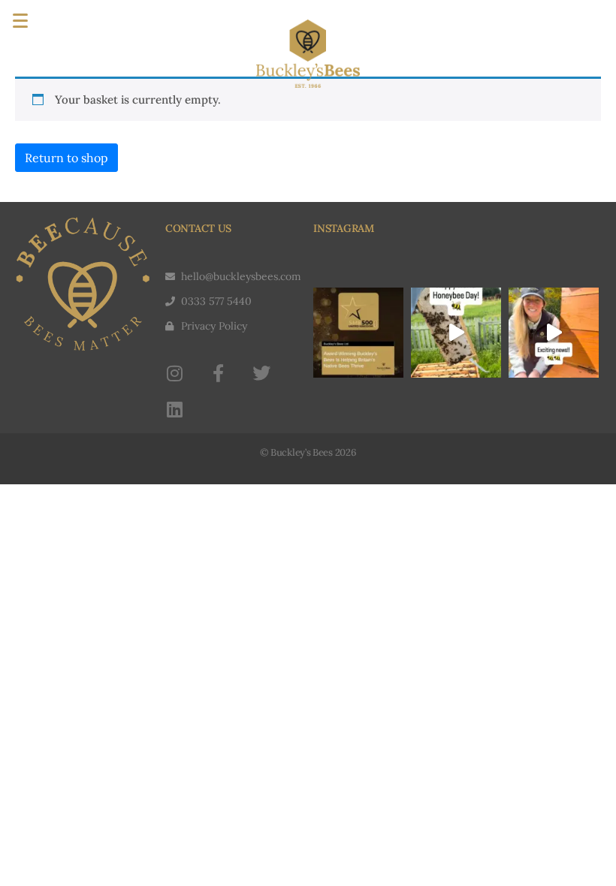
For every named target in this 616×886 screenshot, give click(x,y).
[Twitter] (261, 373)
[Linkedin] (174, 409)
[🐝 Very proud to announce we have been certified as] (554, 333)
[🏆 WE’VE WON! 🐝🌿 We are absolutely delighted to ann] (358, 333)
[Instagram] (174, 373)
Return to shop (66, 157)
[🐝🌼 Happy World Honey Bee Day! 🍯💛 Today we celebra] (456, 333)
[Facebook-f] (218, 373)
